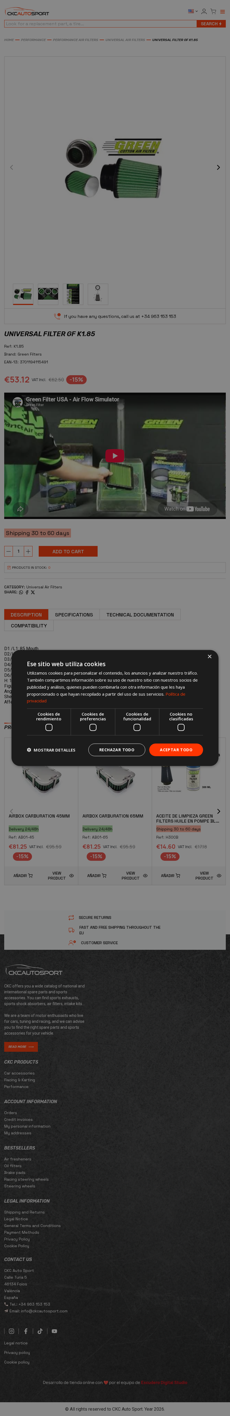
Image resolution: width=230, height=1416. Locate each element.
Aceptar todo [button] (176, 749)
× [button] (209, 657)
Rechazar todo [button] (116, 749)
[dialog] (115, 708)
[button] (51, 750)
